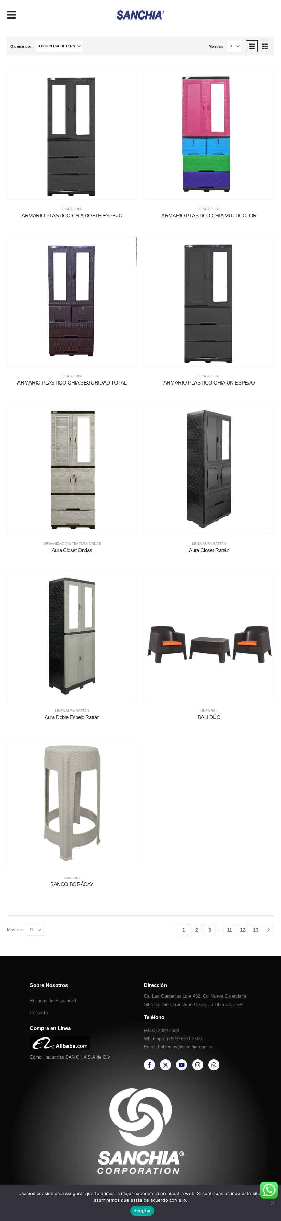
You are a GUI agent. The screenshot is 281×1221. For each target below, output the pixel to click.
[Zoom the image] (60, 1040)
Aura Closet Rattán (209, 550)
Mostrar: (216, 46)
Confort (72, 878)
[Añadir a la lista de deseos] (63, 186)
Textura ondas (86, 543)
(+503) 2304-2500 (161, 1030)
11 (229, 930)
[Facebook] (149, 1064)
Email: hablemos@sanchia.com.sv (179, 1046)
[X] (165, 1064)
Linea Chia (72, 209)
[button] (252, 46)
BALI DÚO (209, 717)
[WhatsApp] (213, 1064)
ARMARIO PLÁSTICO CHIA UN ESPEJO (209, 383)
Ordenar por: (21, 46)
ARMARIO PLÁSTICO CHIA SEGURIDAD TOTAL (71, 383)
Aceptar (142, 1210)
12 (242, 930)
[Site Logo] (140, 15)
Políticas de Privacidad (53, 1000)
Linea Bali (209, 711)
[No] (272, 1202)
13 (255, 930)
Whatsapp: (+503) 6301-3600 (173, 1038)
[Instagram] (197, 1064)
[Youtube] (181, 1064)
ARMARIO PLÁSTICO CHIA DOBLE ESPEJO (72, 215)
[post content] (72, 134)
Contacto (39, 1012)
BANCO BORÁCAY (72, 884)
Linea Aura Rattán (209, 543)
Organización (56, 543)
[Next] (268, 929)
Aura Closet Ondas (72, 550)
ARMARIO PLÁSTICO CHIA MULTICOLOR (209, 215)
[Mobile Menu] (13, 15)
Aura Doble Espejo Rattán (72, 717)
